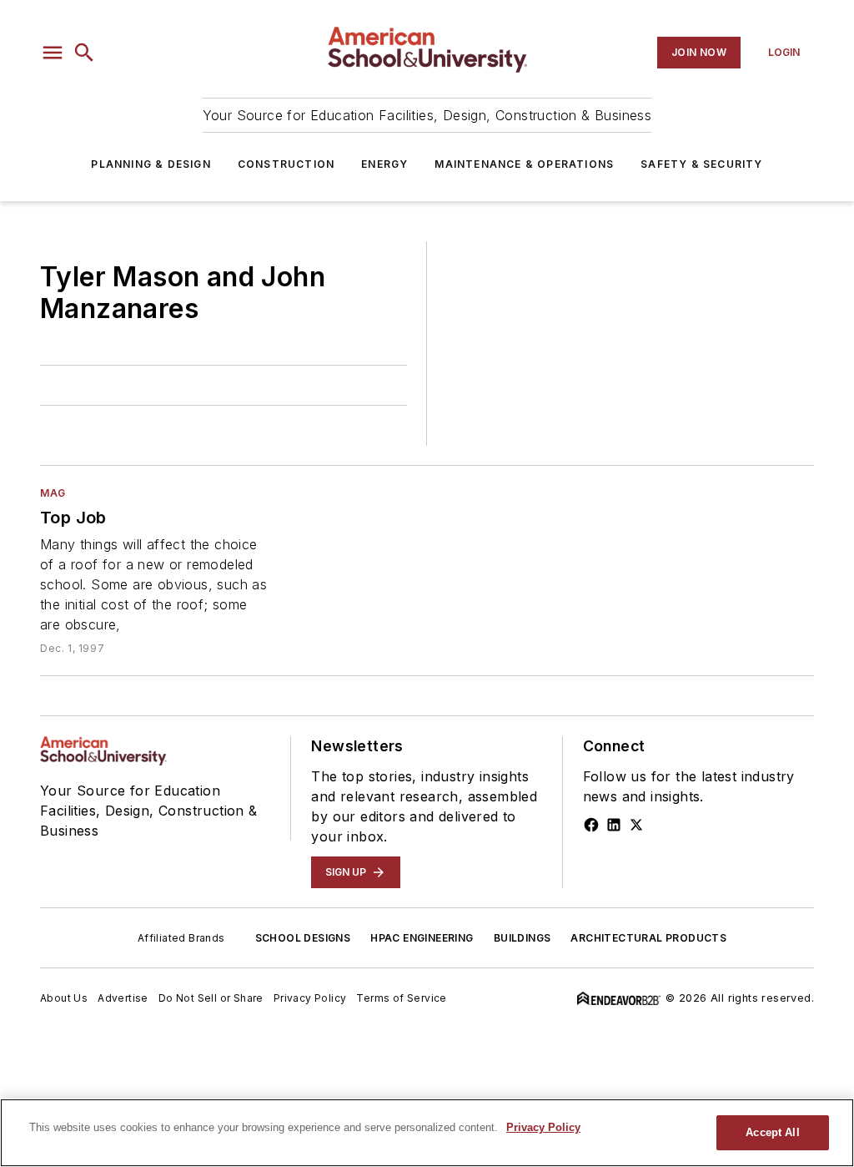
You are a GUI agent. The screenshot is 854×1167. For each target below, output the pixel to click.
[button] (52, 52)
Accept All (772, 1132)
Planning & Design (150, 164)
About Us (64, 998)
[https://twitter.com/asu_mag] (636, 824)
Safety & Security (701, 164)
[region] (427, 1133)
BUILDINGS (522, 938)
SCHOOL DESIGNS (303, 938)
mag (53, 493)
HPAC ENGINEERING (421, 938)
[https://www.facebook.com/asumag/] (591, 824)
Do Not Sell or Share (211, 998)
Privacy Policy (310, 998)
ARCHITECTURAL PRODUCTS (648, 938)
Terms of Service (401, 998)
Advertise (123, 998)
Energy (384, 164)
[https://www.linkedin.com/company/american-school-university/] (613, 824)
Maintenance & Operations (524, 164)
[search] (84, 52)
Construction (286, 164)
